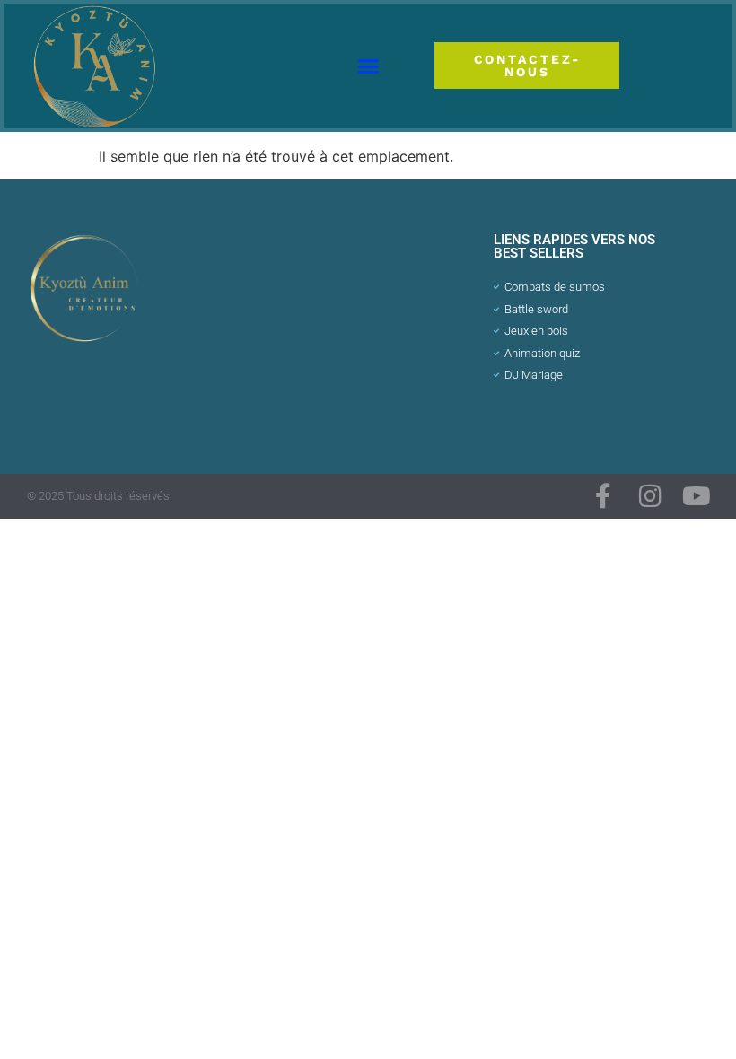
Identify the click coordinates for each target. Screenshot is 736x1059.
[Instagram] (649, 496)
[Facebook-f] (603, 496)
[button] (369, 66)
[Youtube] (696, 496)
